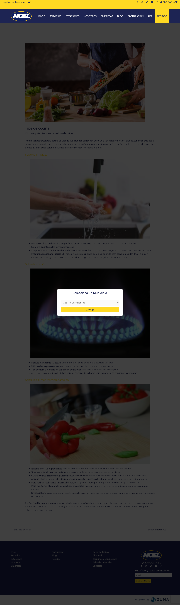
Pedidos (162, 16)
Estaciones (72, 16)
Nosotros (90, 16)
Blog (120, 16)
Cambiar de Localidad (14, 2)
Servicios (55, 16)
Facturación (136, 16)
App (150, 16)
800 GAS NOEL (170, 2)
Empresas (107, 16)
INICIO (41, 16)
